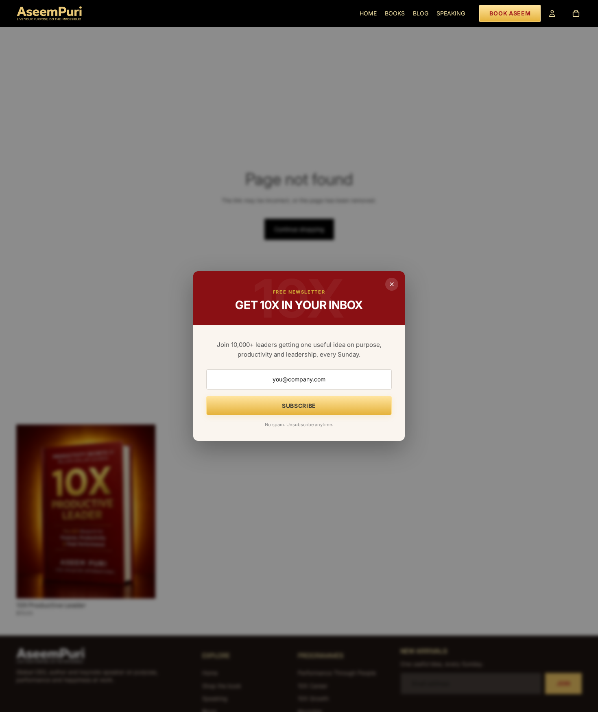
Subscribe (299, 405)
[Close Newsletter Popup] (391, 284)
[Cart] (576, 13)
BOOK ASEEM (509, 13)
